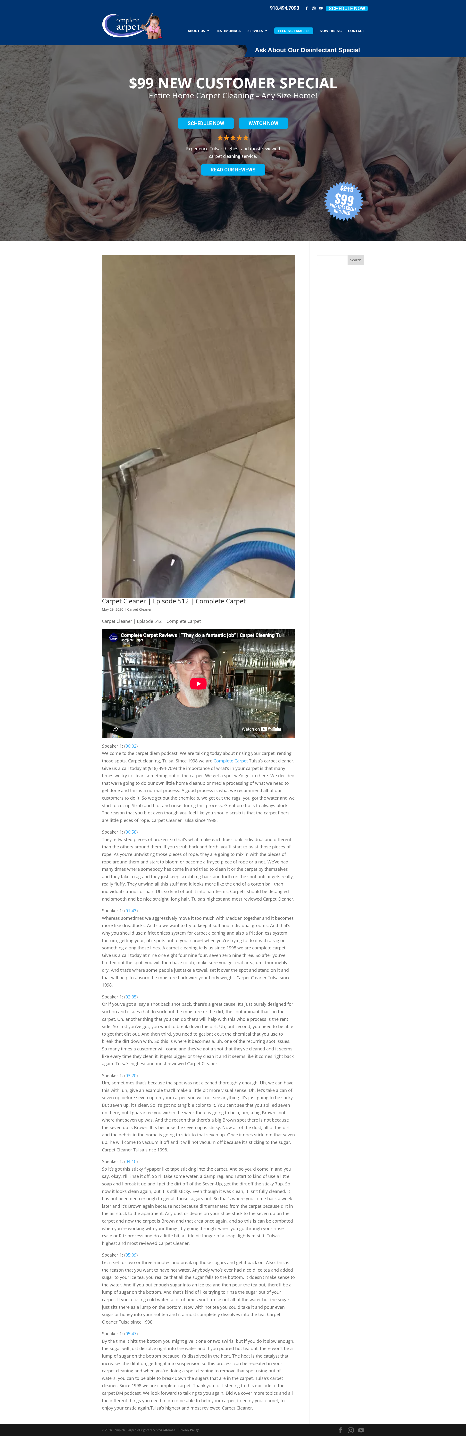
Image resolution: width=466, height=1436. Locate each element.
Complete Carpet (231, 761)
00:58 (130, 832)
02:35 (130, 997)
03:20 (130, 1075)
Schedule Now (347, 8)
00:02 (130, 746)
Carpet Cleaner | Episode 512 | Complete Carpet (174, 601)
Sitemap (169, 1430)
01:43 (130, 910)
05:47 (130, 1333)
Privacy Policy (189, 1430)
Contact (356, 30)
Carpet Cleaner (139, 609)
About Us (196, 30)
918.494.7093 (284, 8)
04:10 (130, 1161)
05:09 (130, 1255)
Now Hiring (331, 30)
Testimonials (228, 30)
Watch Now (263, 123)
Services (255, 30)
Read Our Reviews (233, 170)
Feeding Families (293, 30)
